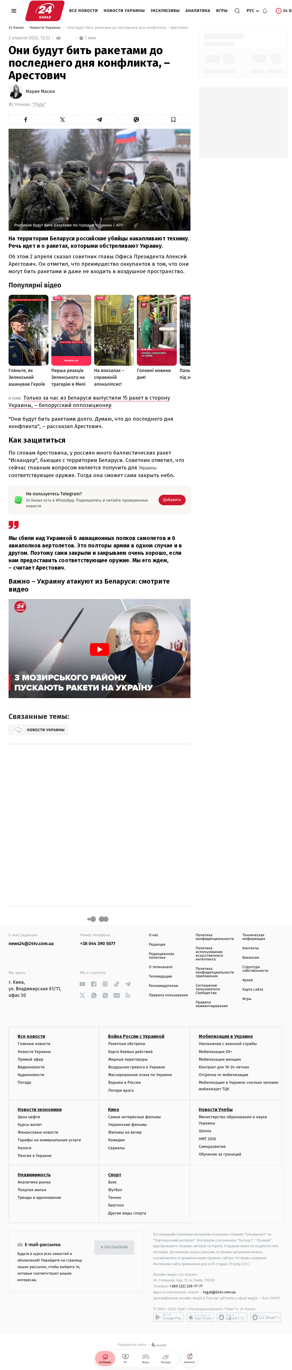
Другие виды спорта (127, 1213)
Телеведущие (160, 976)
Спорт (114, 1174)
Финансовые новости (38, 1132)
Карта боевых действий (130, 1051)
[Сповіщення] (265, 11)
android (168, 1317)
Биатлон (116, 1205)
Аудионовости (31, 1074)
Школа (205, 1130)
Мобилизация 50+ (215, 1051)
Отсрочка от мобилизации (223, 1074)
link (82, 984)
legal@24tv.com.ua (219, 1292)
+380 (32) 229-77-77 (186, 1286)
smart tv (232, 1317)
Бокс (112, 1182)
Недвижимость (34, 1174)
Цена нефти (29, 1117)
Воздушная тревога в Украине (136, 1067)
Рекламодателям (163, 986)
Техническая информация (253, 937)
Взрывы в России (124, 1082)
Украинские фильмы (127, 1124)
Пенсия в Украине (35, 1155)
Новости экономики (40, 1109)
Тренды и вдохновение (39, 1197)
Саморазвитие (212, 1146)
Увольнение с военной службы (228, 1043)
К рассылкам (114, 1247)
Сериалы (116, 1148)
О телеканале (161, 967)
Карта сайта (252, 989)
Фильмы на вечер (124, 1132)
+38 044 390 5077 (97, 943)
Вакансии (250, 958)
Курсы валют (30, 1124)
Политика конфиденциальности (215, 937)
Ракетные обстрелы (126, 1043)
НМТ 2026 (207, 1138)
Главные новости (34, 1043)
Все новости (83, 10)
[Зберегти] (173, 119)
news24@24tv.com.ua (31, 943)
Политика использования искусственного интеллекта (209, 953)
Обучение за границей (220, 1154)
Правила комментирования (212, 1004)
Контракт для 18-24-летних (224, 1067)
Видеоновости (31, 1067)
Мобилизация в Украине (226, 1036)
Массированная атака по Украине (140, 1074)
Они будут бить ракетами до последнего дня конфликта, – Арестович (128, 28)
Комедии (116, 1140)
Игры (222, 10)
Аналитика (198, 10)
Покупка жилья (32, 1189)
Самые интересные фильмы (134, 1117)
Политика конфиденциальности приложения (215, 972)
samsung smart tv (265, 1317)
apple (200, 1317)
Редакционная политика (161, 956)
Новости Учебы (216, 1109)
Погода (24, 1082)
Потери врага (120, 1090)
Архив (247, 980)
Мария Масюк (40, 91)
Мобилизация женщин (220, 1059)
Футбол (115, 1189)
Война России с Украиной (136, 1036)
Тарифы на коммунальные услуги (49, 1140)
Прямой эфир (30, 1059)
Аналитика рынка (34, 1182)
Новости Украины (124, 10)
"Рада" (39, 104)
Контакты (250, 948)
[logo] (45, 11)
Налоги (24, 1148)
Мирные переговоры (127, 1059)
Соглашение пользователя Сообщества (208, 989)
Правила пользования (168, 995)
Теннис (114, 1197)
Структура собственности (255, 969)
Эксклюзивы (165, 10)
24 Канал (17, 28)
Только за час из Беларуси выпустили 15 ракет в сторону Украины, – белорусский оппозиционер (89, 401)
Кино (113, 1109)
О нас (153, 935)
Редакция (157, 944)
